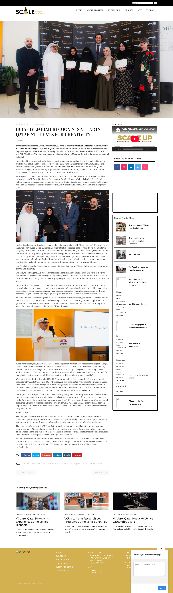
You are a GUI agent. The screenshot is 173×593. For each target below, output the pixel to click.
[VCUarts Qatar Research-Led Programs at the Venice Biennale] (86, 501)
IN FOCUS (121, 514)
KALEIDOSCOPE (29, 514)
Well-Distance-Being (137, 304)
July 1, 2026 (40, 514)
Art (114, 514)
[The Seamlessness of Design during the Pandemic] (121, 240)
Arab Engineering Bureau (37, 464)
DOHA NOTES (97, 573)
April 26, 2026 (131, 514)
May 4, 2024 (45, 124)
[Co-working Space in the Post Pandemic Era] (121, 325)
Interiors (129, 552)
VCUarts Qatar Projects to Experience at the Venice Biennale (32, 521)
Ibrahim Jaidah (68, 464)
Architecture (22, 124)
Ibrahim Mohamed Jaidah (65, 166)
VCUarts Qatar (100, 464)
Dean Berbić (55, 464)
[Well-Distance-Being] (121, 304)
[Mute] (150, 149)
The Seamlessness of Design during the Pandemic (137, 241)
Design (19, 514)
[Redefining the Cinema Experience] (121, 376)
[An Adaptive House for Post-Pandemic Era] (121, 268)
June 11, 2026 (89, 514)
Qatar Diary (97, 563)
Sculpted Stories (135, 254)
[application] (134, 138)
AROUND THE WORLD (100, 558)
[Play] (115, 149)
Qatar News (34, 124)
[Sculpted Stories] (121, 254)
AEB (23, 464)
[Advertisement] (134, 188)
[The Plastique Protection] (121, 344)
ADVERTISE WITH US (64, 560)
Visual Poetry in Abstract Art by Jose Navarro (137, 282)
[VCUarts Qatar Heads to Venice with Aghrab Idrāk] (135, 501)
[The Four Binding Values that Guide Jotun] (121, 226)
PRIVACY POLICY (63, 571)
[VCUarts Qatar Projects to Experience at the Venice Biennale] (38, 501)
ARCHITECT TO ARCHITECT (102, 555)
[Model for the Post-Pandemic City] (121, 402)
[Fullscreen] (154, 149)
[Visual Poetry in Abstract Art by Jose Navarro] (121, 282)
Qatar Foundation (84, 464)
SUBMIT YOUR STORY (65, 567)
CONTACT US (61, 563)
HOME (58, 552)
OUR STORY (61, 556)
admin (20, 140)
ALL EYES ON (96, 560)
